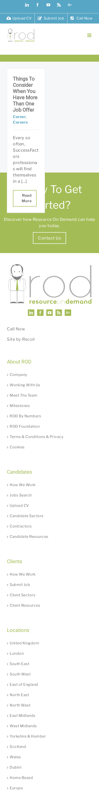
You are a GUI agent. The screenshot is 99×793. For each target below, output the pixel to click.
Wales (15, 757)
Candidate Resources (29, 536)
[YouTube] (49, 312)
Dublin (15, 767)
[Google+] (68, 312)
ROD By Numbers (25, 416)
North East (19, 695)
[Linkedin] (31, 312)
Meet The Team (24, 395)
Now (20, 328)
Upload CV (19, 505)
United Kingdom (24, 643)
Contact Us (49, 238)
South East (19, 664)
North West (20, 705)
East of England (24, 684)
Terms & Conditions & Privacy (36, 437)
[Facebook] (40, 312)
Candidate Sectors (27, 516)
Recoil (28, 339)
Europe (16, 788)
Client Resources (25, 605)
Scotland (18, 746)
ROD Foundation (25, 426)
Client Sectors (22, 595)
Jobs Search (21, 495)
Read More (27, 198)
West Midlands (23, 726)
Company (18, 374)
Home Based (21, 778)
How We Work (23, 485)
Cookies (17, 447)
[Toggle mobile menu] (89, 35)
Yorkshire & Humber (28, 736)
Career (19, 117)
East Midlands (22, 715)
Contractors (21, 526)
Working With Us (25, 385)
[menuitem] (19, 18)
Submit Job (20, 584)
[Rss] (58, 312)
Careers (20, 122)
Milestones (20, 406)
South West (20, 674)
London (17, 653)
